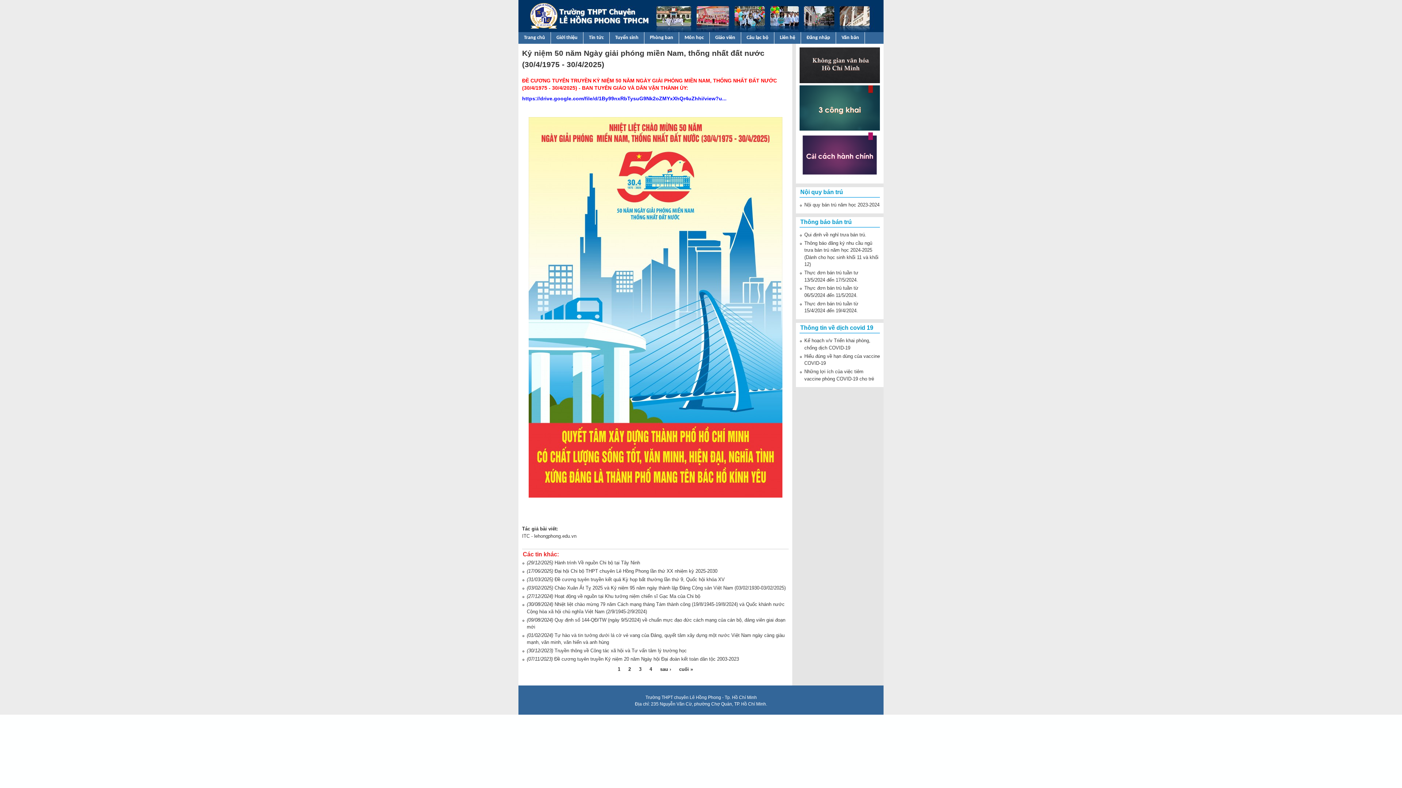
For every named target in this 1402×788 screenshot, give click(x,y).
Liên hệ (787, 37)
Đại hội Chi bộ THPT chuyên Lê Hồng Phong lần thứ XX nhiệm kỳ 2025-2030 (636, 571)
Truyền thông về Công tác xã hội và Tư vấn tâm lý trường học (621, 650)
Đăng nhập (818, 37)
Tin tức (596, 37)
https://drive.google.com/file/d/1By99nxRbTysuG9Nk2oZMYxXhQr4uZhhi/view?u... (624, 98)
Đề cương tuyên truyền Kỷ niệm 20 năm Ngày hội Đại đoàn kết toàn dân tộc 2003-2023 (646, 659)
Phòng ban (661, 37)
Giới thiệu (567, 37)
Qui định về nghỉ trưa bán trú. (835, 234)
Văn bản (850, 37)
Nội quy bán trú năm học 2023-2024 (842, 205)
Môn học (694, 37)
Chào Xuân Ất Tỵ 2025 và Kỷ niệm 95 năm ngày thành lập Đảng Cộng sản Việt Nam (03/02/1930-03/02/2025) (670, 588)
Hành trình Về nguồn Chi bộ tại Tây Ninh (597, 562)
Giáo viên (725, 37)
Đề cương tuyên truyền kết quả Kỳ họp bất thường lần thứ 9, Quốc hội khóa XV (640, 579)
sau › (665, 669)
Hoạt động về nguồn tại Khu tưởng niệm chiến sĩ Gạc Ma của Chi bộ (627, 596)
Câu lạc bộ (758, 37)
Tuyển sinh (627, 37)
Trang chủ (534, 37)
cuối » (686, 669)
